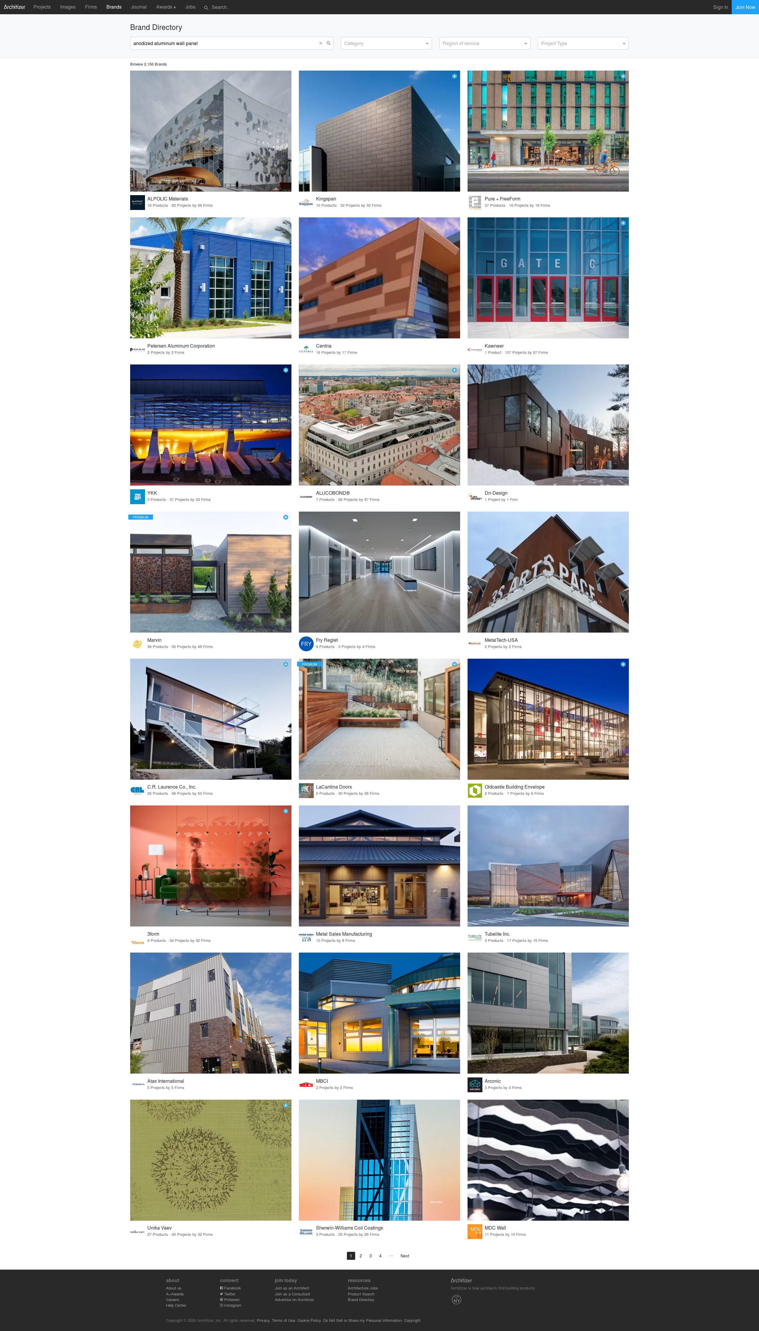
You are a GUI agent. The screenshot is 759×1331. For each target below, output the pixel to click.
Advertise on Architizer (294, 1299)
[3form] (210, 865)
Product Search (361, 1294)
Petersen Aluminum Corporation (181, 345)
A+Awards (175, 1294)
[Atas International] (210, 1013)
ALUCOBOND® (333, 492)
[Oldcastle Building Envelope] (548, 719)
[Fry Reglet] (379, 572)
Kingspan (326, 198)
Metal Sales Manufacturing (344, 933)
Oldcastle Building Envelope (515, 786)
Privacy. (264, 1320)
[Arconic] (548, 1013)
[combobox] (386, 43)
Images (68, 6)
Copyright (412, 1320)
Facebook (232, 1288)
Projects (42, 6)
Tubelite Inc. (497, 933)
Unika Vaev (159, 1227)
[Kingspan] (379, 131)
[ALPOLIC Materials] (210, 131)
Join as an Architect (292, 1288)
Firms (91, 6)
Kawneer (494, 345)
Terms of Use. (284, 1320)
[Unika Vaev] (210, 1160)
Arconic (493, 1080)
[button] (322, 43)
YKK (152, 492)
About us (173, 1288)
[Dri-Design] (548, 424)
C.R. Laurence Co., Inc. (171, 786)
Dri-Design (496, 492)
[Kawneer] (548, 277)
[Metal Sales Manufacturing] (379, 865)
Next (405, 1256)
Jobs (190, 6)
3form (153, 933)
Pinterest (231, 1299)
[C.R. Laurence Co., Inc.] (210, 719)
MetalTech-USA (501, 639)
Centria (323, 345)
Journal (139, 6)
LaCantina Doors (334, 786)
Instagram (232, 1305)
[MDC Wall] (548, 1160)
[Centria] (379, 277)
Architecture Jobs (363, 1288)
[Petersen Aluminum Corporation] (210, 277)
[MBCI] (379, 1013)
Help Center (176, 1305)
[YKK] (210, 424)
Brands (114, 6)
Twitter (229, 1294)
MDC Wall (495, 1227)
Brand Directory (361, 1299)
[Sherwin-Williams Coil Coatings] (379, 1160)
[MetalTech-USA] (548, 572)
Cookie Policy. (309, 1320)
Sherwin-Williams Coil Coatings (349, 1227)
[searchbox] (346, 42)
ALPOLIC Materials (167, 198)
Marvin (154, 639)
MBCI (322, 1080)
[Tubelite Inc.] (548, 865)
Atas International (165, 1080)
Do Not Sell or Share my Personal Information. (363, 1320)
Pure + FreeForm (502, 198)
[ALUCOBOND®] (379, 424)
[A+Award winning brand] (454, 76)
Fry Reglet (327, 639)
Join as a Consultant (292, 1294)
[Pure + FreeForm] (548, 131)
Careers (172, 1299)
